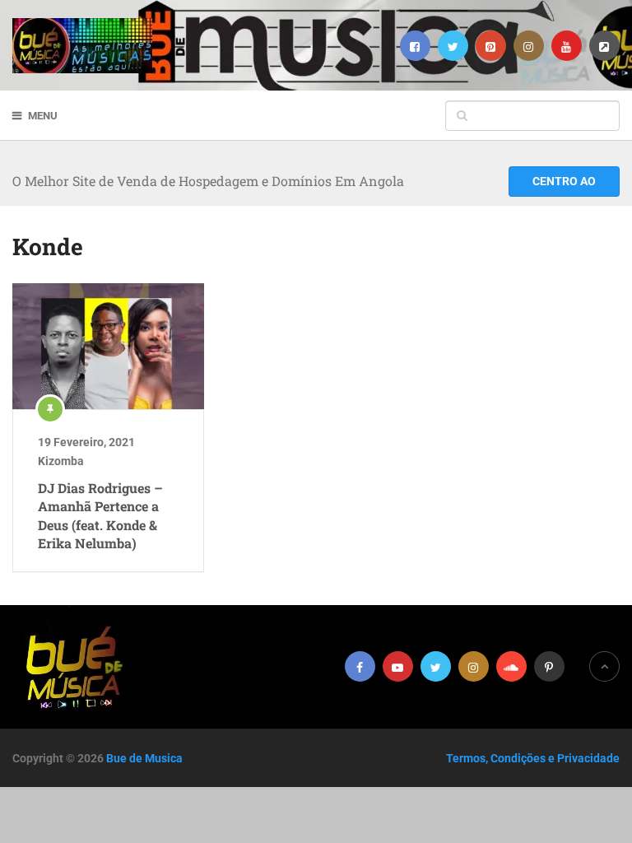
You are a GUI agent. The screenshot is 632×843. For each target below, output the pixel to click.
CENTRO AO (564, 181)
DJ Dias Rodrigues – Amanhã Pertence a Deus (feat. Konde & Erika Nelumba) (100, 515)
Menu (43, 115)
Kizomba (61, 461)
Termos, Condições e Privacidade (533, 758)
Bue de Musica (144, 758)
